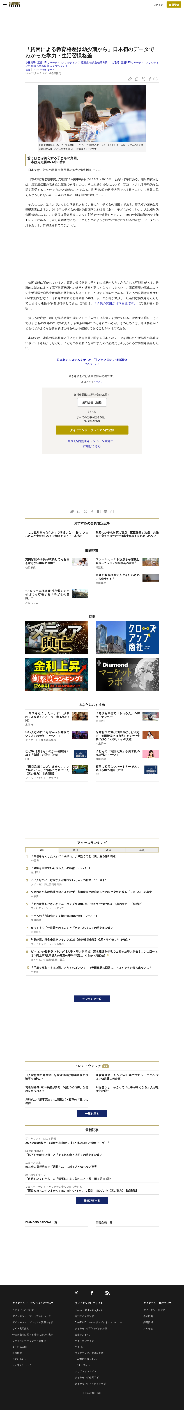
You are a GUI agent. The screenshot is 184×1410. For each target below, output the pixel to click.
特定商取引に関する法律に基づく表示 (32, 1334)
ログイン (158, 4)
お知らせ (148, 1328)
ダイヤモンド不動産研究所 (89, 1353)
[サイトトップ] (14, 4)
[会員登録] (174, 4)
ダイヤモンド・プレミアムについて (31, 1316)
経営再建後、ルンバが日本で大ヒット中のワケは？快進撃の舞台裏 (127, 1076)
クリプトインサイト (85, 1371)
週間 (108, 850)
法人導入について (22, 1365)
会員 (142, 850)
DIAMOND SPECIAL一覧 (41, 1222)
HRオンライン (82, 1365)
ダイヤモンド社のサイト (89, 1303)
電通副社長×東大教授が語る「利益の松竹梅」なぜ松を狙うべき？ (56, 1089)
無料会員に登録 (92, 402)
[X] (76, 1293)
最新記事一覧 (92, 1201)
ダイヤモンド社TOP (154, 1310)
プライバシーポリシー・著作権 (29, 1340)
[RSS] (107, 1293)
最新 (42, 850)
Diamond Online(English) (88, 1310)
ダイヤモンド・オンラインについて (33, 1303)
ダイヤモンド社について (157, 1303)
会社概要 (148, 1316)
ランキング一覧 (92, 999)
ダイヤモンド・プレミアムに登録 (92, 430)
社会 (27, 69)
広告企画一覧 (104, 1222)
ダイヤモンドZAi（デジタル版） (92, 1328)
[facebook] (92, 1293)
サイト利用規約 (20, 1328)
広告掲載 (17, 1353)
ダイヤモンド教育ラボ (87, 1377)
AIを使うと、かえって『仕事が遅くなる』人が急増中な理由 (127, 1089)
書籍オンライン (83, 1334)
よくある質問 (19, 1346)
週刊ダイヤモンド (84, 1316)
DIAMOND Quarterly (86, 1359)
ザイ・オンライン (84, 1340)
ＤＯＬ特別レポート (44, 69)
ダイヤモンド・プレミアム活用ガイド (32, 1322)
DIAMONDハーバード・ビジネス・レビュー (98, 1322)
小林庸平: (66, 62)
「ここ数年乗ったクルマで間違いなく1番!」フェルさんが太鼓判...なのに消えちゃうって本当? (56, 534)
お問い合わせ (19, 1359)
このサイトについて (23, 1310)
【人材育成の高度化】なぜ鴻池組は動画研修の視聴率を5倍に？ (56, 1076)
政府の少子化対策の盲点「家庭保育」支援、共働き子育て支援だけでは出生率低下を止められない (127, 534)
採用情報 (148, 1322)
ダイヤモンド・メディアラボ (90, 1383)
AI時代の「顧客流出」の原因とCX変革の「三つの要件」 (56, 1101)
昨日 (75, 850)
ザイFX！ (80, 1346)
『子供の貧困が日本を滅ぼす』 (115, 303)
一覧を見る (92, 1113)
